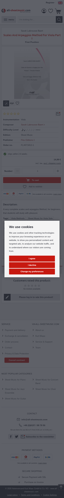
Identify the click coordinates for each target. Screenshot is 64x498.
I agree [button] (32, 258)
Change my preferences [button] (32, 271)
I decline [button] (32, 265)
